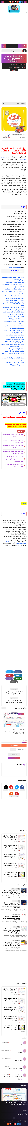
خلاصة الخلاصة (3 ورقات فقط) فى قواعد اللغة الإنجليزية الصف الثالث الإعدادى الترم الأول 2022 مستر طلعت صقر (11, 931)
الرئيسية (21, 46)
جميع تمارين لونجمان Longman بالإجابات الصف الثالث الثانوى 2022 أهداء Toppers (11, 918)
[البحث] (2, 2)
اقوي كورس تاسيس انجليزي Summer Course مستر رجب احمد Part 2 (13, 447)
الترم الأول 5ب (12, 67)
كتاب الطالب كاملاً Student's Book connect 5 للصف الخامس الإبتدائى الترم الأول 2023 (13, 291)
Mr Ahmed (23, 1107)
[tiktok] (15, 2)
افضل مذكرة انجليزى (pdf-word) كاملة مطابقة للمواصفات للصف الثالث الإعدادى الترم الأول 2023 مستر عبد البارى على (10, 905)
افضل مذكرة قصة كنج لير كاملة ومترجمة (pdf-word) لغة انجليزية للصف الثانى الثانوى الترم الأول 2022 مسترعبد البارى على (11, 944)
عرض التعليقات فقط (13, 754)
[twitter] (20, 2)
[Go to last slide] (5, 708)
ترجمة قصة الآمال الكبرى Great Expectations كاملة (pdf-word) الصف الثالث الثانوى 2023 (11, 892)
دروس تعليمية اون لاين (14, 267)
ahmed (20, 1066)
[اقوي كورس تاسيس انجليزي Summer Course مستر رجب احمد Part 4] (21, 837)
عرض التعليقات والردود (13, 758)
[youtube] (18, 2)
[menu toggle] (25, 2)
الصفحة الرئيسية (20, 67)
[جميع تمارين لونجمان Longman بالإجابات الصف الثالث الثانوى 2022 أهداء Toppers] (24, 916)
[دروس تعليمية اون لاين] (14, 9)
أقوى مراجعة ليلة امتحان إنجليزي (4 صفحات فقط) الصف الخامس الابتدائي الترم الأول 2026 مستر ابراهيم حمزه (13, 459)
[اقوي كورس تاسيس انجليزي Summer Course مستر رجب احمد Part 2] (21, 856)
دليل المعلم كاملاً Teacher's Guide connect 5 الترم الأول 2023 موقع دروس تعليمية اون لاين (13, 284)
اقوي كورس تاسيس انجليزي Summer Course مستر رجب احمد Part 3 (13, 441)
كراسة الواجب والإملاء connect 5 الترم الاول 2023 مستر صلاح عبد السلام (13, 297)
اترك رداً (19, 1046)
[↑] (14, 1118)
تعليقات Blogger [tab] (14, 745)
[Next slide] (2, 708)
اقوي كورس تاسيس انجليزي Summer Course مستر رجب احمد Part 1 (13, 452)
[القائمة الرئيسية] (3, 46)
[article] (14, 691)
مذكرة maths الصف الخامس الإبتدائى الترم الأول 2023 (13, 322)
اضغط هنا (24, 503)
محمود (20, 1050)
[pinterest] (13, 2)
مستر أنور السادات (18, 1074)
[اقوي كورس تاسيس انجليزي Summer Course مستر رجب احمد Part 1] (21, 865)
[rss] (10, 2)
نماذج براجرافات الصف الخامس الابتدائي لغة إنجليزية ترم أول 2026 (13, 466)
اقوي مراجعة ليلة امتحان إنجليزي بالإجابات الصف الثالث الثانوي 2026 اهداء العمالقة (14, 875)
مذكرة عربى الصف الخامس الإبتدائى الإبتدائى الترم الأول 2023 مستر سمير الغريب (13, 302)
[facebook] (22, 2)
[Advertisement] (14, 28)
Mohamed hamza (18, 1058)
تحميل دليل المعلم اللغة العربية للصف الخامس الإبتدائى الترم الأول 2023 (13, 313)
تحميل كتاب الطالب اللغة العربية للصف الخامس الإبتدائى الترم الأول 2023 (13, 308)
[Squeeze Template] (25, 1121)
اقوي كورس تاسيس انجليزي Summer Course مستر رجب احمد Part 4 (13, 436)
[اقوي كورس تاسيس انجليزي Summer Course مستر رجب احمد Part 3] (21, 847)
